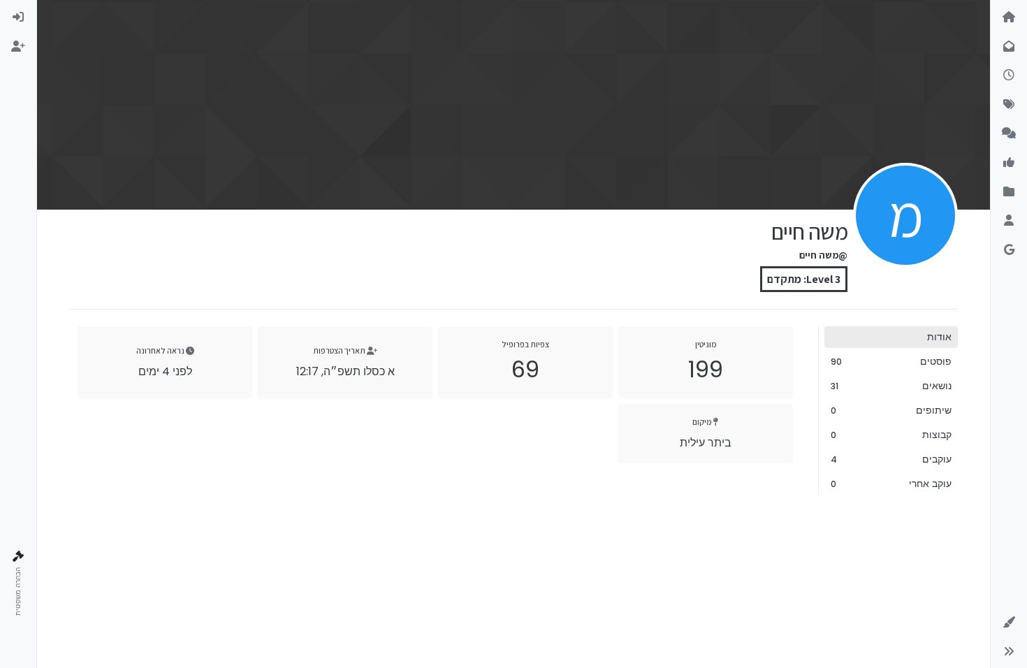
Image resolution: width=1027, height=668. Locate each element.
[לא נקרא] (1008, 47)
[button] (1008, 622)
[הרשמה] (18, 47)
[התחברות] (18, 17)
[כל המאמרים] (1008, 192)
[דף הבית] (1008, 17)
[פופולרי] (1008, 133)
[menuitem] (18, 17)
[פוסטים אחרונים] (1008, 75)
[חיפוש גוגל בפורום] (1008, 250)
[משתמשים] (1008, 221)
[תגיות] (1008, 105)
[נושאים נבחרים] (1008, 163)
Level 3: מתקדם (803, 279)
